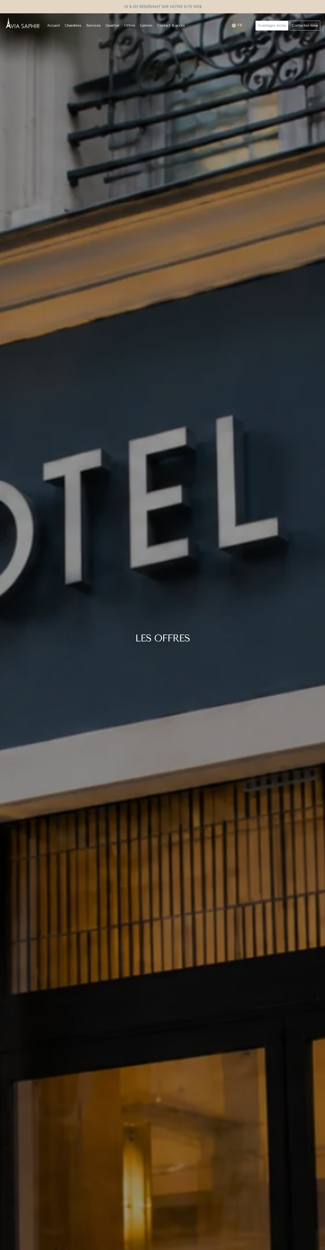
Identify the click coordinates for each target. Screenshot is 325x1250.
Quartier (112, 25)
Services (93, 25)
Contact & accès (171, 25)
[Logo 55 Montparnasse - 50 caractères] (22, 23)
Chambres (73, 25)
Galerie (146, 25)
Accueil (53, 25)
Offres (129, 25)
